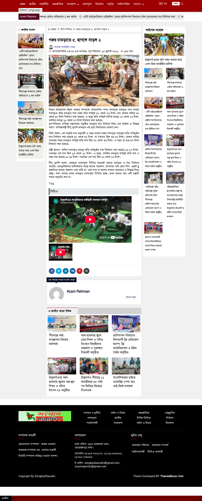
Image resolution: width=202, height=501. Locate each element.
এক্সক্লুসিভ (170, 412)
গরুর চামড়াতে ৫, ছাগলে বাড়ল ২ (92, 29)
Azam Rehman (78, 291)
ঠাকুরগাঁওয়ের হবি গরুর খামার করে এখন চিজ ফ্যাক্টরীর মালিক (30, 150)
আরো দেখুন (131, 297)
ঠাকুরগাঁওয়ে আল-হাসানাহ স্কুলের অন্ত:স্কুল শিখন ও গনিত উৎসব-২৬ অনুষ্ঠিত (174, 158)
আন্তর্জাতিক (57, 4)
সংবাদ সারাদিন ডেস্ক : (65, 47)
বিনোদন (99, 4)
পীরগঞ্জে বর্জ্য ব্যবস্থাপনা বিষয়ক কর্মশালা (58, 340)
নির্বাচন (169, 417)
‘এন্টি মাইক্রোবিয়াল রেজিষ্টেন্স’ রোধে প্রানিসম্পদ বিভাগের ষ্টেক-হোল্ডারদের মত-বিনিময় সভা (112, 16)
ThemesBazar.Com (172, 476)
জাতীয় (32, 4)
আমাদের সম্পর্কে (160, 445)
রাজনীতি (43, 4)
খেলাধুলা (87, 4)
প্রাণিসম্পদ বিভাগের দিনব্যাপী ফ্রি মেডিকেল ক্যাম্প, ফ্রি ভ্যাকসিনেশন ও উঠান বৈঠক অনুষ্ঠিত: (153, 158)
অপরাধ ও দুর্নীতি (92, 412)
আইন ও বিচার (118, 412)
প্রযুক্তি (110, 4)
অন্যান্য (137, 4)
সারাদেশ (71, 4)
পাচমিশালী (92, 422)
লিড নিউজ (66, 29)
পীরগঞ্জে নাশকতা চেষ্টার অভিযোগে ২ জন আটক (175, 87)
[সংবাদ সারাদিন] (44, 416)
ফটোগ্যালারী (138, 451)
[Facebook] (52, 271)
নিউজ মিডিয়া (144, 417)
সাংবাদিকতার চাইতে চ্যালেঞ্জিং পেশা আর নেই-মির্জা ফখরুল (124, 382)
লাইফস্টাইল (123, 4)
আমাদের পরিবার (140, 445)
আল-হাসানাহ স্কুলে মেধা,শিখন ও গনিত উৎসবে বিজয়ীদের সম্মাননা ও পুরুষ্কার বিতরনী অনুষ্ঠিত (92, 344)
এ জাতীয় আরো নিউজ (60, 311)
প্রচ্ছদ (22, 4)
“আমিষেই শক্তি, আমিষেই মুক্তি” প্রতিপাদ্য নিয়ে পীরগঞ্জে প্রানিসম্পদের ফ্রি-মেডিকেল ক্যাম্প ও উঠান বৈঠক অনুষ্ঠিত (153, 199)
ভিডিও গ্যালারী (155, 451)
